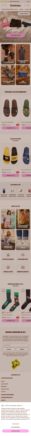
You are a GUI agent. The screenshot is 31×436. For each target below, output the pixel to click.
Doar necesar (15, 423)
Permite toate (15, 431)
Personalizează (15, 427)
